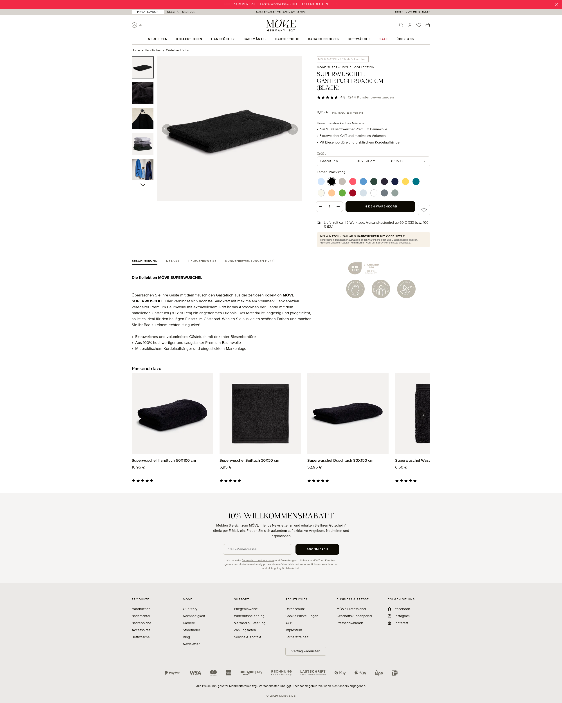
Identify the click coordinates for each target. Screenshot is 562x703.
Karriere (189, 623)
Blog (186, 637)
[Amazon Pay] (251, 673)
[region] (217, 129)
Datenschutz (295, 609)
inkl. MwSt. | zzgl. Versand (347, 113)
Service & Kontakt (247, 637)
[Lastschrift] (313, 673)
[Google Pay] (340, 673)
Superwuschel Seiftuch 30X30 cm (249, 461)
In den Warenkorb (380, 206)
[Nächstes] (292, 129)
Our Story (190, 609)
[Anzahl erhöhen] (338, 206)
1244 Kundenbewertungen (371, 97)
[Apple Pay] (360, 673)
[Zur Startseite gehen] (281, 25)
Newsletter (191, 644)
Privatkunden (148, 12)
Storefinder (191, 630)
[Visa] (195, 673)
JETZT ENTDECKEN (313, 4)
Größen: (323, 154)
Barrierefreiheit (296, 637)
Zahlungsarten (245, 630)
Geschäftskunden (181, 12)
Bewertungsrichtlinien (294, 560)
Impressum (293, 630)
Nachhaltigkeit (194, 616)
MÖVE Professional (351, 609)
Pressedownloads (350, 623)
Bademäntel (141, 616)
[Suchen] (401, 25)
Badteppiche (141, 623)
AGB (288, 623)
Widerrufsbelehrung (249, 616)
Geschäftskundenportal (354, 616)
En (140, 25)
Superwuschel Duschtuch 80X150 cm (340, 461)
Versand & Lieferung (249, 623)
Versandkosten (269, 686)
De (134, 25)
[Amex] (228, 673)
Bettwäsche (141, 637)
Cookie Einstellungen (301, 616)
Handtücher (141, 609)
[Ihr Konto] (410, 25)
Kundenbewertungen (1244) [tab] (250, 260)
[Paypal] (172, 673)
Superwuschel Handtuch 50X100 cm (164, 461)
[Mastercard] (213, 673)
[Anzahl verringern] (320, 206)
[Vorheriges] (167, 129)
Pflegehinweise (246, 609)
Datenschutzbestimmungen (258, 560)
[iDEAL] (395, 673)
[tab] (144, 262)
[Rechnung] (281, 673)
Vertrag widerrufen (305, 651)
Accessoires (141, 630)
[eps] (379, 673)
